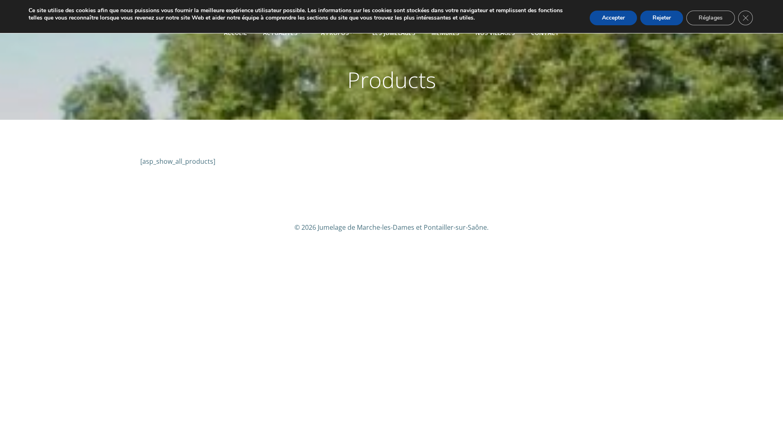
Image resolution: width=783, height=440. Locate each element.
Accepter (613, 18)
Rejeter (661, 18)
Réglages (711, 18)
